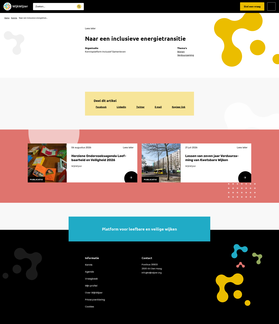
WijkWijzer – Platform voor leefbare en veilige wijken (15, 6)
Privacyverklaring (95, 299)
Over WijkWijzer (94, 292)
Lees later (90, 28)
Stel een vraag (252, 6)
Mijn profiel (91, 285)
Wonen (181, 51)
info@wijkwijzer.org (152, 272)
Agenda (89, 271)
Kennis (88, 264)
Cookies (89, 306)
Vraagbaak (91, 278)
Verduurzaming (185, 55)
